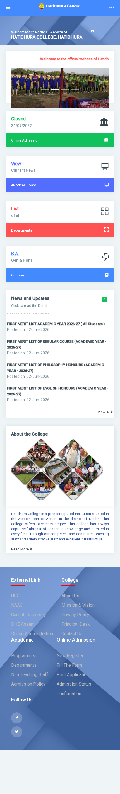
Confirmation (69, 693)
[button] (18, 82)
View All (104, 412)
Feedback (100, 39)
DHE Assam (23, 624)
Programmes (24, 655)
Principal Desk (75, 624)
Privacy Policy (75, 614)
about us (70, 595)
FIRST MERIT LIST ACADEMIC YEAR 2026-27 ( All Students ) (56, 320)
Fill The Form (69, 665)
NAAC (17, 605)
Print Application (73, 674)
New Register (70, 655)
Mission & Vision (78, 605)
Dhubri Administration (32, 633)
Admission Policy (28, 684)
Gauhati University (28, 614)
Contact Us (72, 633)
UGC (15, 595)
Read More (20, 549)
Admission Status (74, 684)
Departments (24, 665)
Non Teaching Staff (29, 674)
